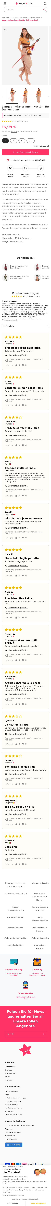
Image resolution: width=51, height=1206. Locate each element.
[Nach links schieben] (2, 96)
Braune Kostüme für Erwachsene (18, 267)
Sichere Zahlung (12, 1105)
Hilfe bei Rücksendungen (15, 1098)
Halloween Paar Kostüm (15, 893)
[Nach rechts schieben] (48, 96)
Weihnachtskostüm (40, 938)
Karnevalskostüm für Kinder (40, 908)
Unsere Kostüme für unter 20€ (19, 1126)
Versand (14, 131)
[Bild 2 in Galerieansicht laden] (25, 95)
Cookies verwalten (13, 1115)
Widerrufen (10, 1111)
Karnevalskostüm (15, 917)
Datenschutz (10, 1067)
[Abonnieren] (43, 1034)
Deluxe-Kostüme (13, 1132)
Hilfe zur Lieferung (13, 1101)
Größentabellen (11, 1091)
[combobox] (25, 9)
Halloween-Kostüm (40, 883)
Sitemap (8, 1070)
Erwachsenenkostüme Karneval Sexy (19, 277)
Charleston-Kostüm (39, 946)
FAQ (7, 1095)
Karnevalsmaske (15, 928)
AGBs (7, 1077)
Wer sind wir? (10, 1073)
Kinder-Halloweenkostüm (15, 908)
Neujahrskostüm (15, 945)
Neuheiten (10, 1136)
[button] (5, 3)
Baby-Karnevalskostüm (40, 919)
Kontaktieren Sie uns (14, 1108)
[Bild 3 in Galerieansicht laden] (39, 95)
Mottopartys (11, 1139)
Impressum (9, 1080)
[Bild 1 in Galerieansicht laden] (12, 95)
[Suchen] (44, 9)
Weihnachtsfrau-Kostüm (40, 929)
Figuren (8, 1129)
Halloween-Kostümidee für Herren (39, 896)
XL (30, 141)
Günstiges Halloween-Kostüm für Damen (15, 884)
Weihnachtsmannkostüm (15, 938)
